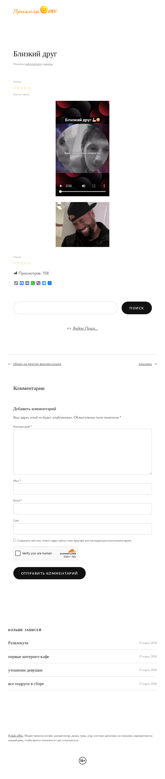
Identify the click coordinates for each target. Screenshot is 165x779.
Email (17, 500)
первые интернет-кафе (28, 656)
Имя (17, 480)
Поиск (136, 307)
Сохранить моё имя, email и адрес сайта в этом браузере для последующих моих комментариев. (75, 540)
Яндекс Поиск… (85, 328)
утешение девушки (25, 669)
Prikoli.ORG (15, 735)
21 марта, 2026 (148, 643)
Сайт (16, 520)
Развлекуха (18, 642)
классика (145, 363)
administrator (34, 64)
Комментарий (22, 426)
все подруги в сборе (26, 683)
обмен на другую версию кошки (37, 363)
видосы (48, 64)
